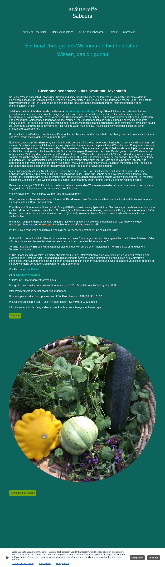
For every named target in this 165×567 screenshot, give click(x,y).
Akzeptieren (137, 557)
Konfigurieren (62, 563)
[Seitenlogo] (82, 22)
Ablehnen (153, 557)
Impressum (45, 563)
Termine (15, 315)
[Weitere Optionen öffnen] (141, 32)
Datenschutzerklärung (23, 563)
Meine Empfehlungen (22, 492)
